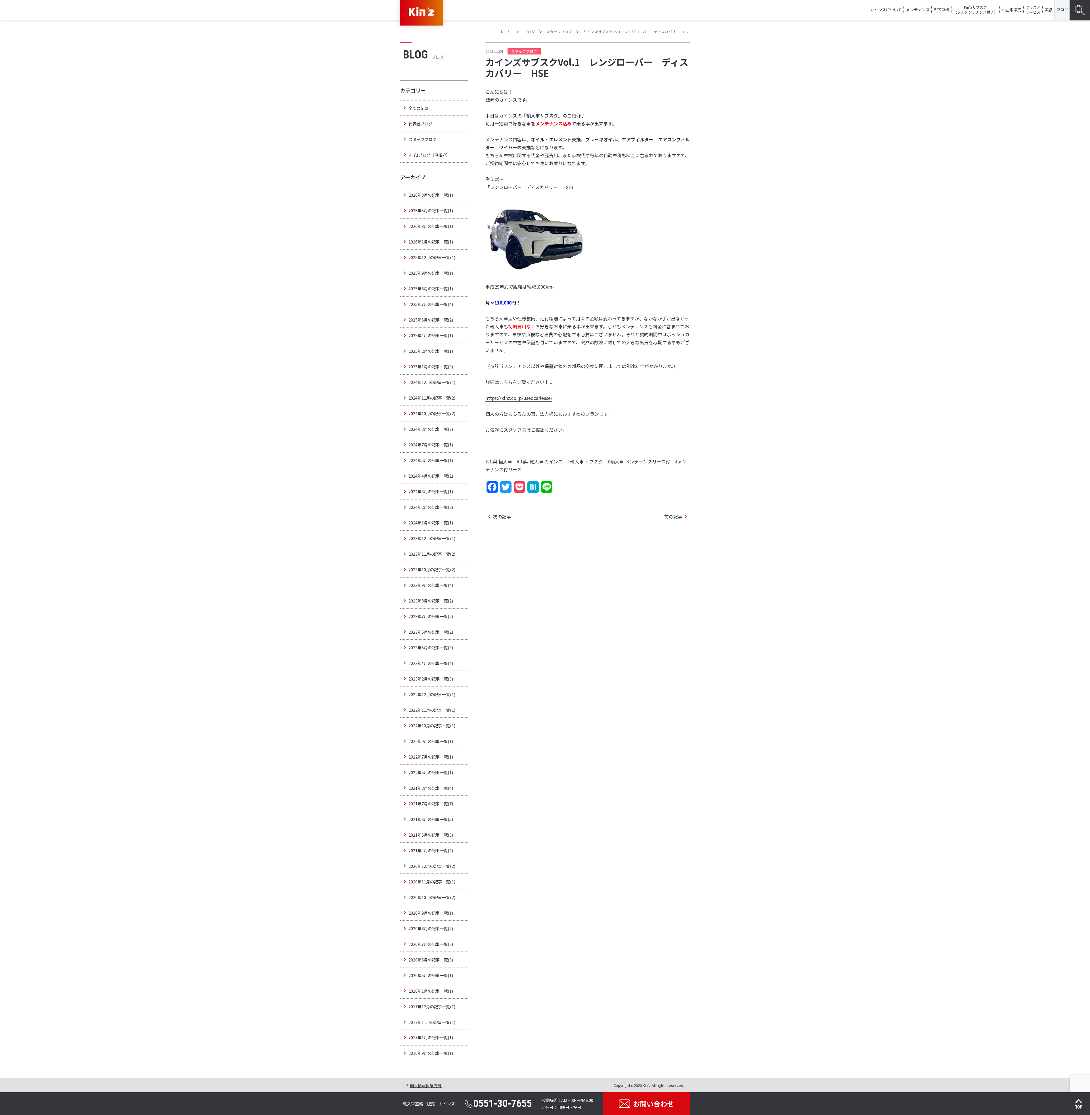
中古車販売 (1012, 9)
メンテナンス (918, 9)
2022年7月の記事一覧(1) (430, 757)
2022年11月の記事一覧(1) (431, 710)
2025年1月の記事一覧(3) (430, 366)
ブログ (1062, 9)
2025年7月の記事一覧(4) (430, 304)
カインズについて (886, 9)
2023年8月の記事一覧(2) (430, 601)
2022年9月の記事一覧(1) (430, 741)
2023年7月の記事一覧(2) (430, 616)
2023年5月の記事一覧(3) (430, 647)
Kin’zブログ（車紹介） (429, 155)
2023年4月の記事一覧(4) (430, 663)
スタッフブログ (559, 31)
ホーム (505, 31)
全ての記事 (418, 108)
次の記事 (502, 516)
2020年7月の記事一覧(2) (430, 944)
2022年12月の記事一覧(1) (431, 694)
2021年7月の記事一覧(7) (430, 804)
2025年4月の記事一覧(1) (430, 335)
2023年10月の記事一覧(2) (431, 569)
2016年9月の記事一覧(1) (430, 1053)
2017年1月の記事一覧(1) (430, 1037)
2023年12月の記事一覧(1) (431, 538)
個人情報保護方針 (426, 1085)
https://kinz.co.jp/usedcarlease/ (518, 397)
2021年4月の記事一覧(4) (430, 850)
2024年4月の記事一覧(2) (430, 476)
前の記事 (673, 516)
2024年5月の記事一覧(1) (430, 460)
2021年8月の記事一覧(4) (430, 788)
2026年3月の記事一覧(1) (430, 226)
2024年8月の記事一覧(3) (430, 429)
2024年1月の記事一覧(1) (430, 523)
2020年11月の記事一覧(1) (431, 882)
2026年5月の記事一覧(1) (430, 210)
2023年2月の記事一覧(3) (430, 679)
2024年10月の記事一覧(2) (431, 413)
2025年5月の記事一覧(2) (430, 320)
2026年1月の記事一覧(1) (430, 242)
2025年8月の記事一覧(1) (430, 288)
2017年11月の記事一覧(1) (431, 1022)
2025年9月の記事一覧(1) (430, 273)
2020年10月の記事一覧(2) (431, 897)
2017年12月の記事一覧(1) (431, 1006)
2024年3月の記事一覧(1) (430, 491)
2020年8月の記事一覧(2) (430, 928)
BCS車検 (941, 9)
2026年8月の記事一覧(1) (430, 195)
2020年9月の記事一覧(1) (430, 913)
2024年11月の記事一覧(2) (431, 398)
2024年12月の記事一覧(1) (431, 382)
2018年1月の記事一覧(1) (430, 991)
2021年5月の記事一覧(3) (430, 835)
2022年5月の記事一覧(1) (430, 772)
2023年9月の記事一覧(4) (430, 585)
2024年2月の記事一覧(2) (430, 507)
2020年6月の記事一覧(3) (430, 960)
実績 (1049, 9)
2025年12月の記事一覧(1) (431, 257)
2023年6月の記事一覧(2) (430, 632)
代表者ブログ (420, 124)
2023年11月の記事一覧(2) (431, 554)
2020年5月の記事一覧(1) (430, 975)
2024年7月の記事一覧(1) (430, 445)
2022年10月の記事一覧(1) (431, 725)
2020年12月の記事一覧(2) (431, 866)
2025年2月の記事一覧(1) (430, 351)
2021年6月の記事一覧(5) (430, 819)
